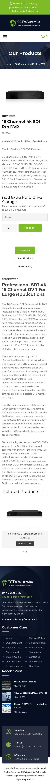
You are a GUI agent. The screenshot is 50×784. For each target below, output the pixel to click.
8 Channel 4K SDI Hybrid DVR (25, 534)
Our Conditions (14, 661)
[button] (24, 552)
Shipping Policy (37, 642)
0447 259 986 (11, 592)
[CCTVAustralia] (25, 22)
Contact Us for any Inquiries (18, 619)
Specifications (25, 258)
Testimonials (36, 652)
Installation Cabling (25, 681)
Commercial (12, 652)
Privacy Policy (36, 647)
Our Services (36, 661)
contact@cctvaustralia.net (27, 746)
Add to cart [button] (25, 543)
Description (25, 250)
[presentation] (41, 493)
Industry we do (14, 666)
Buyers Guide (13, 656)
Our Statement (14, 642)
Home (8, 64)
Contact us (34, 656)
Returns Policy (37, 638)
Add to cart (30, 228)
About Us (11, 638)
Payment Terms (14, 647)
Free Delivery (25, 266)
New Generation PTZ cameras (30, 693)
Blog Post (34, 666)
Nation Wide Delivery (23, 11)
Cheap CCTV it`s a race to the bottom (30, 706)
